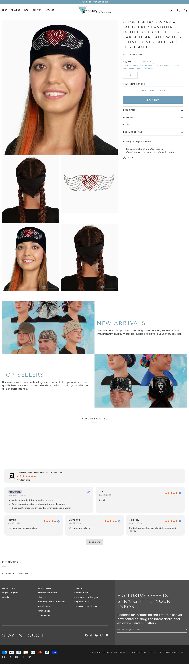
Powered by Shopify (176, 652)
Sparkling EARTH (103, 652)
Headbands (44, 606)
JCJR (101, 491)
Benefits (128, 124)
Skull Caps (43, 597)
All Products (44, 615)
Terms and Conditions (85, 606)
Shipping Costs (82, 601)
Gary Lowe (74, 519)
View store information (163, 152)
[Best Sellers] (140, 381)
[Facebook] (86, 635)
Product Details (132, 132)
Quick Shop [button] (44, 588)
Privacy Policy (81, 592)
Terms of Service (137, 652)
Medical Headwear (47, 592)
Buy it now (153, 100)
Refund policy (156, 652)
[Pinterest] (96, 635)
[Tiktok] (91, 635)
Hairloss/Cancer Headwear (51, 601)
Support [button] (79, 588)
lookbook (22, 573)
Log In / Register (10, 592)
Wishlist (6, 597)
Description (130, 110)
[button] (5, 10)
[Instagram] (101, 635)
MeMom (12, 519)
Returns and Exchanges (86, 597)
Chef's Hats (44, 610)
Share (130, 157)
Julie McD (134, 519)
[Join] (184, 629)
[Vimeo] (107, 635)
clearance (8, 573)
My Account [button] (9, 588)
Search (123, 652)
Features (128, 117)
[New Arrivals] (48, 327)
